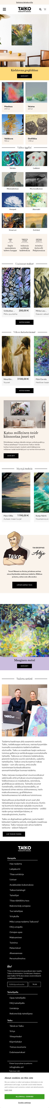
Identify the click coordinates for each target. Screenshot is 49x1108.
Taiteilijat (14, 895)
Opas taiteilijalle (18, 998)
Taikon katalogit (17, 890)
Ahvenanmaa (16, 953)
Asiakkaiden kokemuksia (21, 885)
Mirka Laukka (42, 311)
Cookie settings (24, 1103)
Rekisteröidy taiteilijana (21, 1013)
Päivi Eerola (41, 379)
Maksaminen (16, 937)
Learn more (8, 1090)
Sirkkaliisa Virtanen (12, 311)
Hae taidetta (16, 863)
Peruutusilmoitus (17, 958)
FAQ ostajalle (16, 927)
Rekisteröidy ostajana (20, 906)
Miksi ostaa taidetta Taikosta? (24, 921)
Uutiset (13, 879)
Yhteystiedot (16, 1036)
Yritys (12, 1031)
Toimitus (14, 942)
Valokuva (8, 138)
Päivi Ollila (8, 515)
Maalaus (8, 106)
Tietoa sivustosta (18, 1047)
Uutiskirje (14, 1008)
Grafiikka (32, 138)
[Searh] (40, 9)
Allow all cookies (24, 1096)
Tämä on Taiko (17, 1026)
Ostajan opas (16, 932)
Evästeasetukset (17, 1052)
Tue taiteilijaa (16, 911)
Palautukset (15, 948)
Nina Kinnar (9, 379)
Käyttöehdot (16, 1041)
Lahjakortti (15, 869)
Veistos (31, 106)
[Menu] (4, 9)
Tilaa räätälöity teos (19, 900)
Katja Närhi (41, 515)
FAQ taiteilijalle (17, 1003)
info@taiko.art (17, 1067)
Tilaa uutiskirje (17, 874)
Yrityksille (14, 916)
